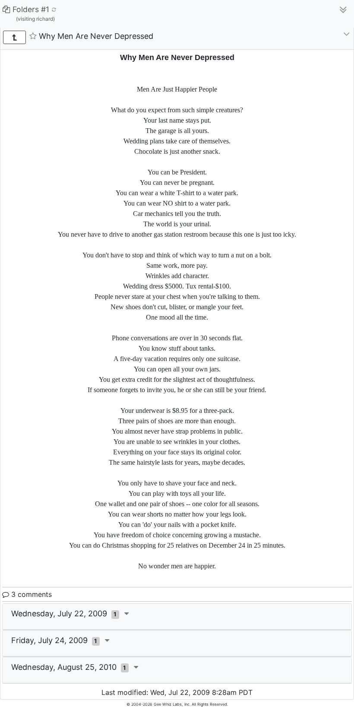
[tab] (177, 617)
